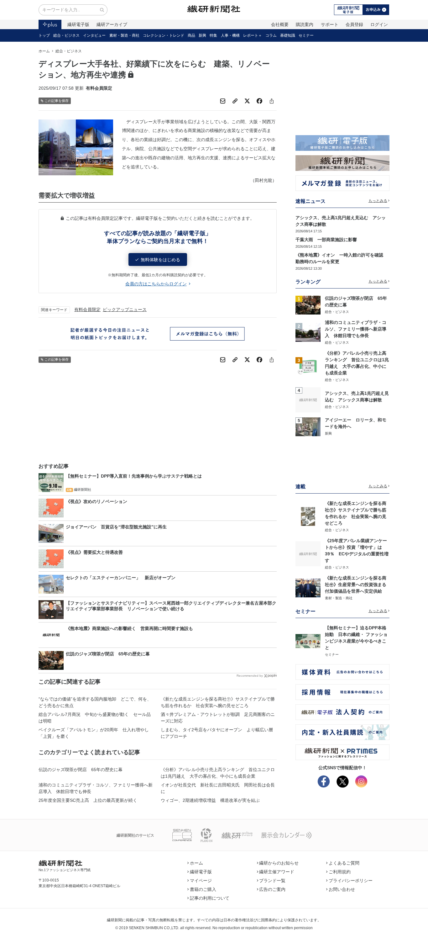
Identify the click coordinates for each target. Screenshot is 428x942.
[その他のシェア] (272, 101)
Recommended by (250, 675)
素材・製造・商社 (124, 35)
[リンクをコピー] (235, 101)
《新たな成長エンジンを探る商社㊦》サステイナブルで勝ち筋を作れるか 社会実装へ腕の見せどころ (218, 702)
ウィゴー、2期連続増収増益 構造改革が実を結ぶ (210, 800)
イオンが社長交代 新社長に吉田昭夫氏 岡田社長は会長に (218, 788)
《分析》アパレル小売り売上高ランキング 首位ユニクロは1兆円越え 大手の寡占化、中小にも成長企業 (218, 773)
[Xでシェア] (247, 101)
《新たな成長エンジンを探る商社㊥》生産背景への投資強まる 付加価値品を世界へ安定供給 (358, 584)
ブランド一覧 (272, 880)
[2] (308, 332)
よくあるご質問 (344, 862)
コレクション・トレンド (163, 35)
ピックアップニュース (125, 309)
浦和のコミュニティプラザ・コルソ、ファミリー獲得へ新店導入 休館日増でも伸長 (96, 788)
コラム (271, 35)
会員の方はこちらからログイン (156, 283)
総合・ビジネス (66, 35)
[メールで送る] (223, 101)
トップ (44, 35)
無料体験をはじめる (160, 259)
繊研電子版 (78, 24)
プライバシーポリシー (351, 880)
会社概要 (280, 24)
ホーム (44, 51)
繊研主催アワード (276, 871)
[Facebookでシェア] (259, 101)
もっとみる (377, 200)
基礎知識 (287, 35)
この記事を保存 (56, 101)
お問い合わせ (342, 889)
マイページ (201, 880)
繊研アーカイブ (112, 24)
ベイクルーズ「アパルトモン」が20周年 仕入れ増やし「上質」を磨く (94, 733)
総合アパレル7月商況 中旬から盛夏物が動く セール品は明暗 (95, 717)
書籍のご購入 (203, 889)
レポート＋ (252, 35)
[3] (308, 365)
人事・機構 (230, 35)
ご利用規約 (340, 871)
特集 (213, 35)
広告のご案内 (272, 889)
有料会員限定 (87, 309)
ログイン (379, 24)
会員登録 (354, 24)
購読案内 (304, 24)
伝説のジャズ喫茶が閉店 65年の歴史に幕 (81, 769)
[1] (308, 304)
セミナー (306, 35)
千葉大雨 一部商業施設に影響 (326, 239)
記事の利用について (209, 898)
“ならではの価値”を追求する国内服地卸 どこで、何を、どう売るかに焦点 (95, 702)
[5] (308, 426)
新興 (202, 35)
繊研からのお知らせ (279, 862)
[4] (308, 399)
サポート (329, 24)
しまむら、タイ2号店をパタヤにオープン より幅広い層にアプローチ (217, 733)
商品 (191, 35)
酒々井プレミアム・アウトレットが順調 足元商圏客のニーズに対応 (218, 717)
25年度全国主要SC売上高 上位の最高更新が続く (88, 800)
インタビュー (94, 35)
